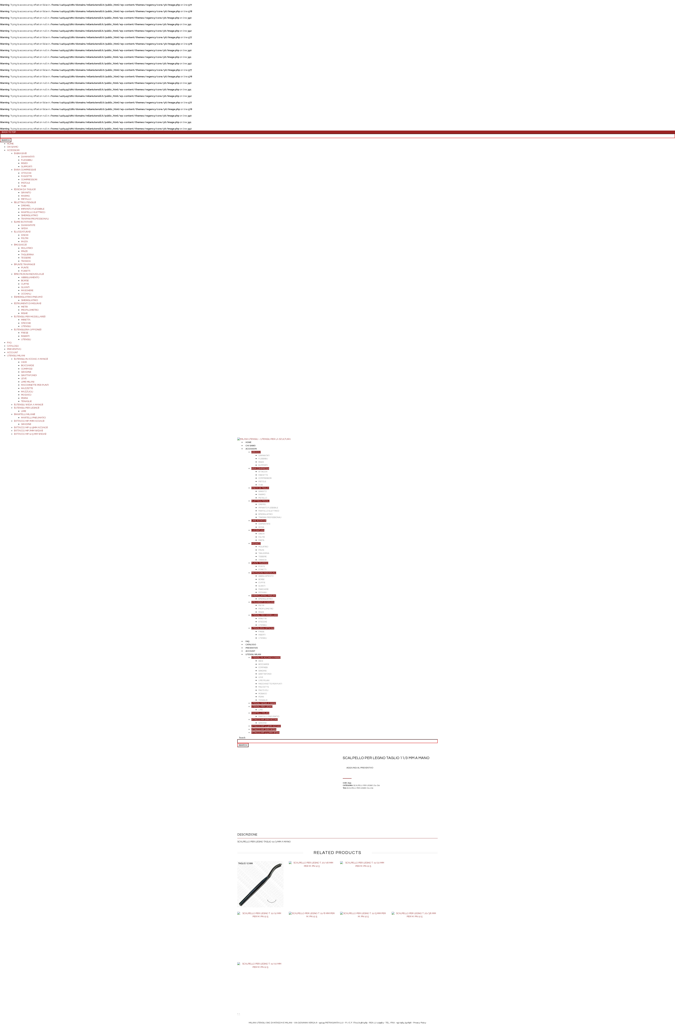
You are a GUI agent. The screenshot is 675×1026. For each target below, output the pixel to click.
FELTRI (24, 238)
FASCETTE (26, 176)
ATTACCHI (26, 173)
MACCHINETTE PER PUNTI (35, 385)
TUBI (23, 186)
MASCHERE (27, 290)
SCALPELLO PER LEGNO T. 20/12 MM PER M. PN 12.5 (260, 887)
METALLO (26, 199)
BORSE (25, 280)
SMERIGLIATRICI (29, 215)
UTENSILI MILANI (16, 355)
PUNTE (25, 267)
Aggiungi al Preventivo (359, 768)
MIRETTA (25, 319)
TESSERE (26, 257)
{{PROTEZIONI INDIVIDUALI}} (29, 274)
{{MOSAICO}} (20, 244)
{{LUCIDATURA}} (22, 231)
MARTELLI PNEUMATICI (33, 417)
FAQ (9, 342)
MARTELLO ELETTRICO (33, 212)
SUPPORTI (26, 166)
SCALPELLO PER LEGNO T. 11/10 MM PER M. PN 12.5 (260, 988)
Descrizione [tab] (247, 834)
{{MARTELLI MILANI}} (24, 414)
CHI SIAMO (12, 146)
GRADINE (26, 372)
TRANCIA (26, 261)
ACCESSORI (13, 150)
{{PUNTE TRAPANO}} (24, 264)
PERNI (24, 398)
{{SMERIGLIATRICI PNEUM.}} (28, 297)
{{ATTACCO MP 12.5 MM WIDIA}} (30, 434)
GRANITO (26, 192)
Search (242, 737)
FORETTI (25, 271)
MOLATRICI (27, 248)
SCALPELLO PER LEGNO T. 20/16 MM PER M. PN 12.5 (312, 887)
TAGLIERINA (27, 254)
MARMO (25, 196)
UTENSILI (26, 326)
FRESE (24, 332)
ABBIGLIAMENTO (30, 277)
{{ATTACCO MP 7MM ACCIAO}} (29, 421)
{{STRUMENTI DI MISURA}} (27, 303)
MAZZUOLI (27, 391)
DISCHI (24, 235)
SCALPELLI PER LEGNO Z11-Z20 (366, 785)
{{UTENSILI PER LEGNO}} (26, 407)
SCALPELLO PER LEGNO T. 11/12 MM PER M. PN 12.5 (260, 938)
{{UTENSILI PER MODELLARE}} (29, 316)
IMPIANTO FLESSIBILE (32, 209)
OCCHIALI (26, 293)
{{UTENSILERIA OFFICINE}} (27, 329)
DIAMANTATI (27, 156)
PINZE (24, 251)
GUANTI (25, 287)
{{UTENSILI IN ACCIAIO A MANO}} (31, 359)
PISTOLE (25, 183)
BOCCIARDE (27, 365)
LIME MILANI (27, 381)
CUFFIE (25, 284)
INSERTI (25, 336)
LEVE (24, 378)
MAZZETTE (27, 388)
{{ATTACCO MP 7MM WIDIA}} (28, 430)
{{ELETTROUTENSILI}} (25, 202)
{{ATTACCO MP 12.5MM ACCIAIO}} (31, 427)
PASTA (24, 241)
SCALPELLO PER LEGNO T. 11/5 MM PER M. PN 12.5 (363, 938)
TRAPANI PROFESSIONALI (35, 218)
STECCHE (26, 323)
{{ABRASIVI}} (20, 153)
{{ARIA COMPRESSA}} (25, 169)
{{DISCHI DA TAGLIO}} (25, 189)
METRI (24, 306)
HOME (10, 143)
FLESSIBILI (26, 160)
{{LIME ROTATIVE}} (23, 222)
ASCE (24, 362)
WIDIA (24, 228)
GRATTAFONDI (29, 375)
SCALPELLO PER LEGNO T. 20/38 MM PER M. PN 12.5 (414, 938)
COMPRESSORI (29, 179)
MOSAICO (26, 394)
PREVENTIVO (14, 349)
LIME (23, 411)
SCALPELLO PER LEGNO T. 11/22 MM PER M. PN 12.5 (363, 887)
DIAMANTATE (28, 225)
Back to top (9, 132)
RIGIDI (24, 163)
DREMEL (25, 205)
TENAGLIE (26, 401)
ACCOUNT (12, 352)
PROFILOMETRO (30, 310)
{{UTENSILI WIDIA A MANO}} (28, 404)
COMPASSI (26, 368)
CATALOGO (13, 346)
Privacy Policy (419, 1022)
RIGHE (24, 313)
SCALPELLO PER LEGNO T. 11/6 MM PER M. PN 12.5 (312, 938)
